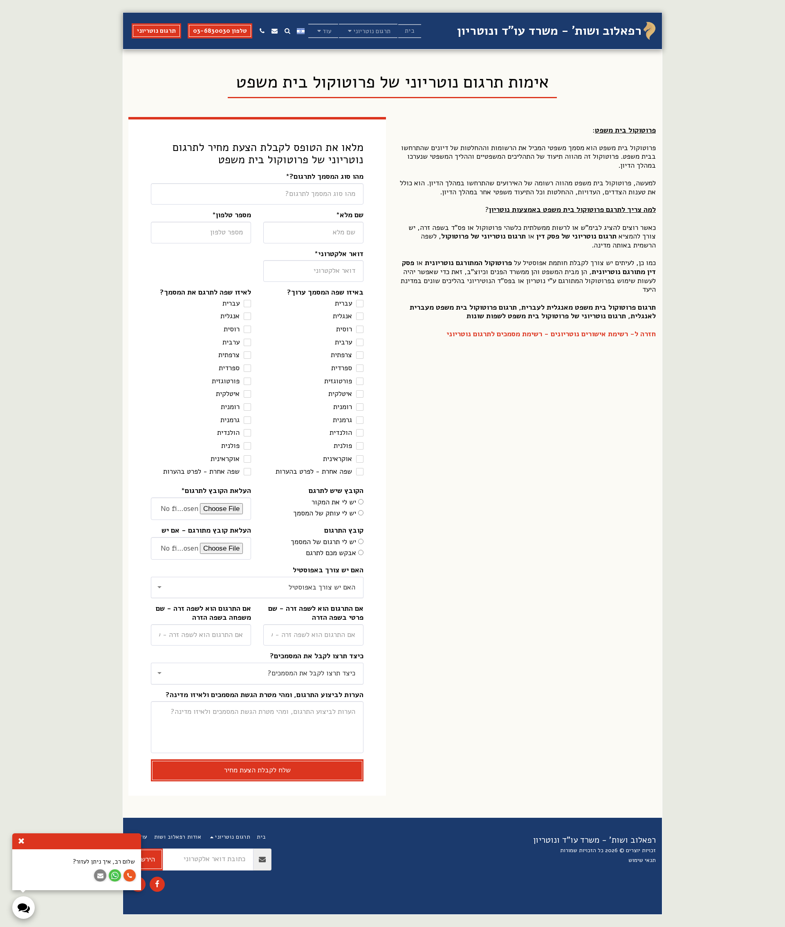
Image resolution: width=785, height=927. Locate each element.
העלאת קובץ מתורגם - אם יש (206, 530)
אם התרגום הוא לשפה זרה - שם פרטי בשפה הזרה (315, 613)
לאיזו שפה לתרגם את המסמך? (205, 292)
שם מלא (351, 215)
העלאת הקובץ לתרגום (218, 490)
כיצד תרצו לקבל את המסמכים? (316, 656)
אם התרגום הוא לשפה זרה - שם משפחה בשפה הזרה (203, 613)
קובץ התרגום (343, 530)
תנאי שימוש (642, 860)
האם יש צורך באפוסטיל (328, 570)
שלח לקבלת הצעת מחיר (257, 770)
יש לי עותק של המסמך (324, 513)
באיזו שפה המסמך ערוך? (325, 292)
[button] (368, 31)
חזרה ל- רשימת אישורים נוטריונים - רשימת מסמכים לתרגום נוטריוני (551, 334)
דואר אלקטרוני (340, 254)
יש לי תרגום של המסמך (323, 542)
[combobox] (257, 587)
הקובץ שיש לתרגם (336, 490)
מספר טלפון (233, 215)
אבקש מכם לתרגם (331, 553)
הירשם (146, 859)
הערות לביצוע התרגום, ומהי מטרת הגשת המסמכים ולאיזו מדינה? (264, 695)
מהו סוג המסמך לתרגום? (326, 176)
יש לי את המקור (334, 502)
